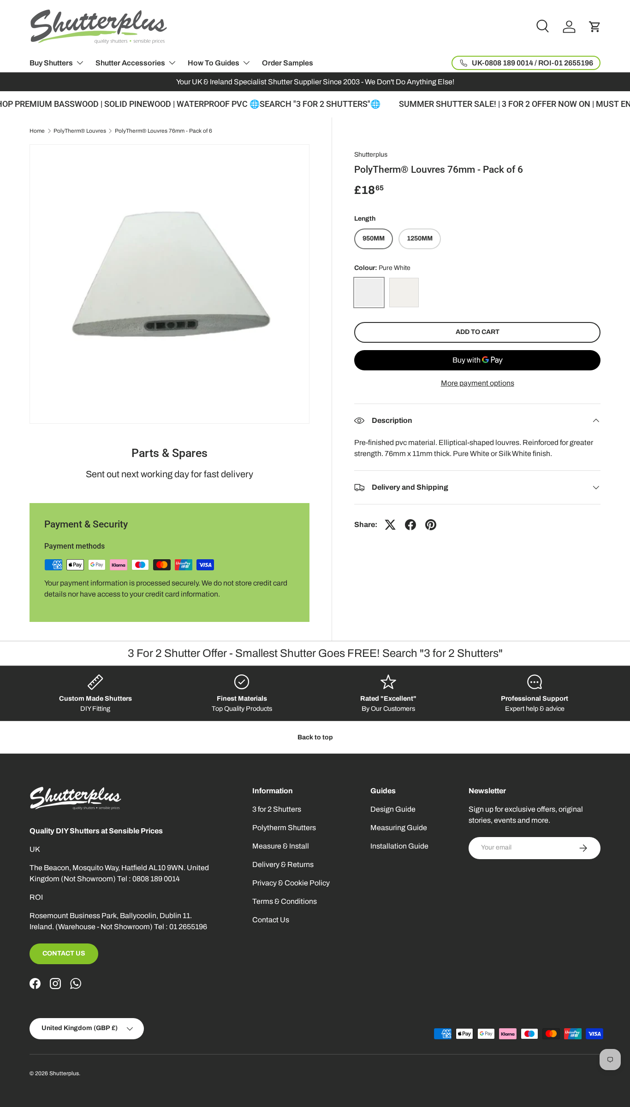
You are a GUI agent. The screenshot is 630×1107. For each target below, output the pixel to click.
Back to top (315, 737)
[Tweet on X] (390, 525)
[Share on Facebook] (410, 525)
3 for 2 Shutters (276, 809)
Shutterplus (370, 154)
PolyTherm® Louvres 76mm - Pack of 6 (163, 131)
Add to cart (477, 331)
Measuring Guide (398, 828)
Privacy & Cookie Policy (291, 883)
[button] (595, 27)
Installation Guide (399, 846)
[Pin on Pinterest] (431, 525)
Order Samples (287, 63)
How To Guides (213, 63)
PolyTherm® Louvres (79, 131)
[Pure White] (369, 292)
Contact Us (63, 953)
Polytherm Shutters (284, 828)
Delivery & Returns (283, 864)
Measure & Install (280, 846)
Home (37, 131)
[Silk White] (404, 292)
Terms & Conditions (284, 901)
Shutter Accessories (130, 63)
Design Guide (393, 809)
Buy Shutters (51, 63)
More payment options (477, 383)
